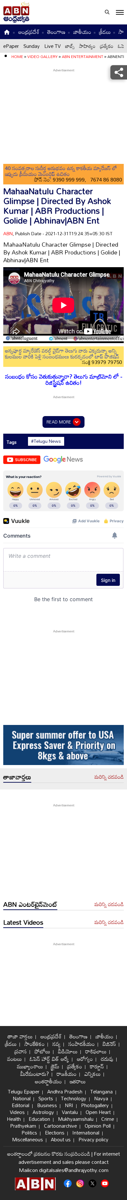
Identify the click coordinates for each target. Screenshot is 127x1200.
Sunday (31, 46)
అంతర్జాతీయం (48, 1081)
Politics (29, 1132)
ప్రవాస (20, 1051)
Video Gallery (42, 56)
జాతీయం (82, 31)
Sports (45, 1098)
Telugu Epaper (23, 1091)
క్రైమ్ (55, 1066)
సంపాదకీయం (81, 1043)
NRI (69, 1105)
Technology (73, 1098)
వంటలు (14, 1058)
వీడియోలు (68, 1051)
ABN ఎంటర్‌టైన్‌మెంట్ (30, 904)
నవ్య (56, 1043)
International (85, 1132)
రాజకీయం (67, 1073)
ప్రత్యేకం (106, 46)
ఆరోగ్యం (85, 1058)
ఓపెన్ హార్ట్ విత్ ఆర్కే (49, 1058)
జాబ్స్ (70, 46)
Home (17, 56)
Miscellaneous (27, 1139)
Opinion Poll (98, 1126)
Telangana (101, 1091)
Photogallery (95, 1105)
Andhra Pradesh (64, 1091)
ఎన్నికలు (92, 1073)
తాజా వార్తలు (20, 1036)
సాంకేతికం (34, 1043)
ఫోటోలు (42, 1051)
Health (14, 1119)
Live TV (52, 46)
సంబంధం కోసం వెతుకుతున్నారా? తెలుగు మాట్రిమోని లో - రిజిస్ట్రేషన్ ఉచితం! (63, 379)
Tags (12, 442)
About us (61, 1139)
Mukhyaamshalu (75, 1119)
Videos (17, 1112)
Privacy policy (93, 1139)
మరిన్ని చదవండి (109, 777)
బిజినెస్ (109, 1043)
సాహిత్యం (87, 46)
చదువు (107, 1058)
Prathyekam (23, 1126)
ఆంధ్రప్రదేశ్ (28, 31)
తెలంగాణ (56, 31)
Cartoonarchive (60, 1126)
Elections (54, 1132)
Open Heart (98, 1112)
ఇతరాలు (78, 1081)
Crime (107, 1119)
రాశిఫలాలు (95, 1051)
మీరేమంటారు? (34, 1073)
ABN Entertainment (82, 56)
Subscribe (26, 459)
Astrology (43, 1112)
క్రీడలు (105, 31)
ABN (8, 233)
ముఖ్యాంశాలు (30, 1066)
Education (39, 1119)
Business (47, 1105)
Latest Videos (23, 922)
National (22, 1098)
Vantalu (70, 1112)
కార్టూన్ (97, 1066)
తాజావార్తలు (17, 777)
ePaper (11, 46)
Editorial (20, 1105)
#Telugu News (46, 441)
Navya (101, 1098)
